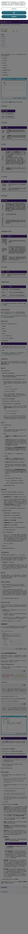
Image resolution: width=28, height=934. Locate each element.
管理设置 (14, 9)
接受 (14, 12)
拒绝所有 (14, 16)
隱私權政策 (11, 2)
